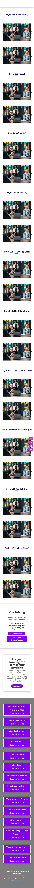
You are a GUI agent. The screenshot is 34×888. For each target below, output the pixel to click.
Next (31, 32)
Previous (2, 32)
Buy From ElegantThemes (17, 638)
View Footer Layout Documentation (17, 722)
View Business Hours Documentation (17, 788)
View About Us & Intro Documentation (17, 801)
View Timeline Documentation (17, 756)
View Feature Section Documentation (17, 777)
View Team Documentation (17, 767)
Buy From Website (16, 633)
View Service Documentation (17, 743)
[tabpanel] (17, 32)
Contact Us (17, 686)
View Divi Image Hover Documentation (17, 849)
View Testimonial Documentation (17, 733)
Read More (10, 274)
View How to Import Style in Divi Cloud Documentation (17, 709)
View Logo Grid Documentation (17, 822)
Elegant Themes (17, 880)
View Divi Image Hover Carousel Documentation (17, 834)
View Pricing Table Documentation (17, 859)
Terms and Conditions (21, 875)
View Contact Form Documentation (17, 811)
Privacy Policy (10, 875)
